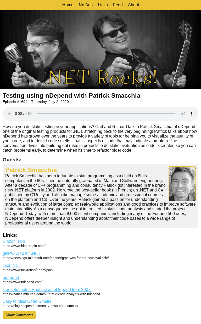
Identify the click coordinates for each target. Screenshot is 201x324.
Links (103, 5)
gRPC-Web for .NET (22, 253)
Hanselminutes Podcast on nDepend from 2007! (47, 289)
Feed (118, 5)
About (133, 5)
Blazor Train (14, 241)
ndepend (11, 277)
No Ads (86, 5)
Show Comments (19, 315)
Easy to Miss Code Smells (27, 301)
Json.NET (12, 265)
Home (68, 5)
